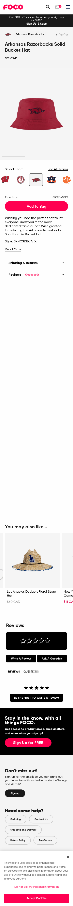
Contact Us (41, 819)
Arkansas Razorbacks (29, 34)
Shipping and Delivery (23, 829)
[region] (36, 878)
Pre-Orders (45, 840)
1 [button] (13, 156)
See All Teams (58, 169)
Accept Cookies (36, 898)
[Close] (68, 857)
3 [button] (59, 156)
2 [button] (36, 156)
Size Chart (60, 197)
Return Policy (17, 840)
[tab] (21, 659)
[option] (36, 20)
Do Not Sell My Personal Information (36, 887)
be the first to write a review (36, 698)
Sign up (15, 793)
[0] (57, 7)
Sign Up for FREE (28, 743)
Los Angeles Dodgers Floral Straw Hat (31, 593)
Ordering (15, 819)
